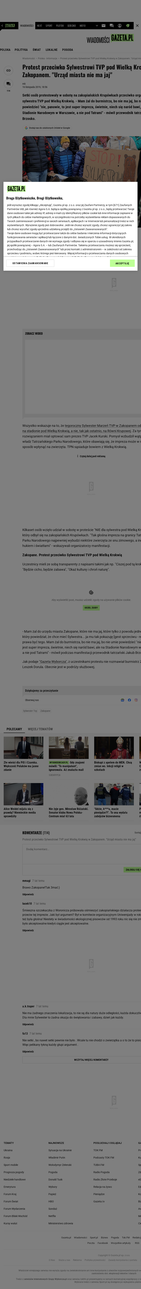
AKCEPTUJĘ (122, 263)
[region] (70, 226)
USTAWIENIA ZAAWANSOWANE (30, 263)
